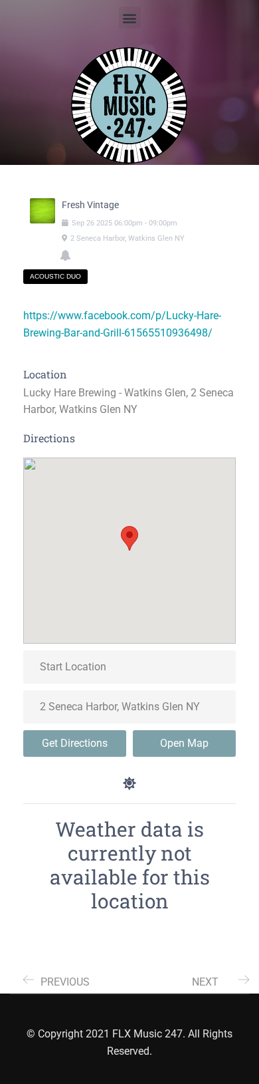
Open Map (184, 743)
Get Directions (75, 743)
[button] (130, 18)
